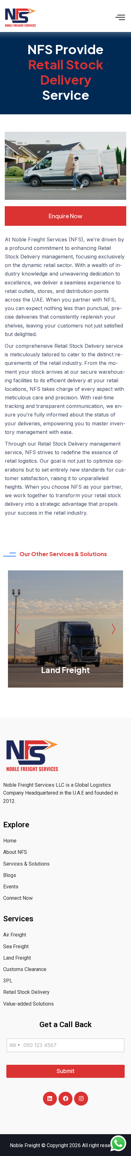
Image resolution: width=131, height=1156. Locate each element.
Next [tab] (112, 629)
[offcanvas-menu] (120, 17)
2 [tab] (51, 696)
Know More (65, 656)
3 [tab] (58, 696)
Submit (65, 1071)
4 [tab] (65, 696)
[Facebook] (65, 1099)
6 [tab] (79, 696)
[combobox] (14, 1045)
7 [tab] (86, 696)
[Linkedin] (50, 1099)
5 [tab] (72, 696)
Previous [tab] (19, 629)
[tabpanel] (65, 629)
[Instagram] (81, 1099)
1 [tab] (44, 696)
